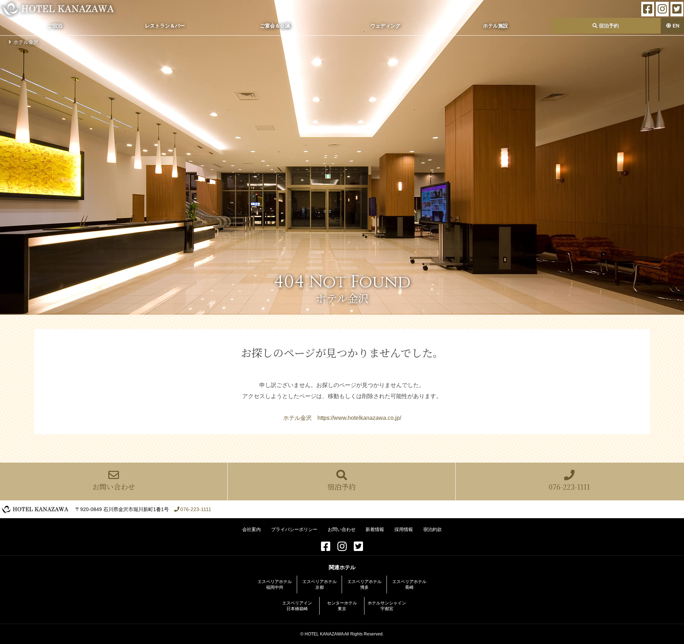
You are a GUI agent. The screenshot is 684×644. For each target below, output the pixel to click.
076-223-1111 (569, 486)
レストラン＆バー (165, 26)
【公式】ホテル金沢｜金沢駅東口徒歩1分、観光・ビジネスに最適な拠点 (58, 9)
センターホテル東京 (342, 606)
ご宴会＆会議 (275, 26)
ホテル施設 (495, 26)
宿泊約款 (432, 529)
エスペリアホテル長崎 (409, 584)
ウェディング (385, 26)
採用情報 (403, 529)
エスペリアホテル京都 (319, 584)
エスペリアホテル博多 (364, 584)
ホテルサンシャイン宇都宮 (387, 606)
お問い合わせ (113, 486)
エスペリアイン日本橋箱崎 (297, 606)
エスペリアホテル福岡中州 (275, 584)
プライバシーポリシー (294, 529)
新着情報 (375, 529)
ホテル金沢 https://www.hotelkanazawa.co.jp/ (342, 418)
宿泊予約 (608, 26)
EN (675, 26)
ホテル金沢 (26, 42)
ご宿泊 (54, 26)
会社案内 (251, 529)
